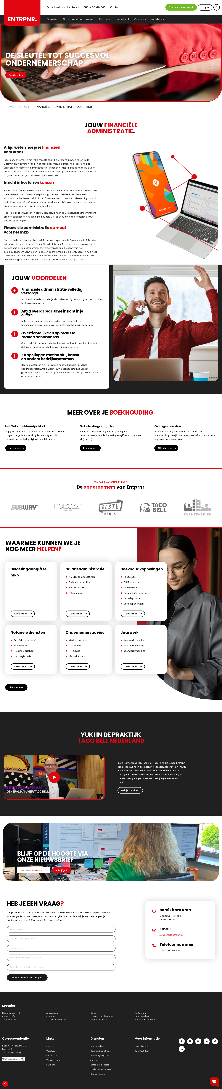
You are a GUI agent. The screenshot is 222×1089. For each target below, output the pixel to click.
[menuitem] (52, 19)
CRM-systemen (132, 582)
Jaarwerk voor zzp (134, 650)
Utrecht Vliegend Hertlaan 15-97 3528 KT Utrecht (102, 1016)
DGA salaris (75, 593)
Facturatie (130, 576)
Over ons (140, 19)
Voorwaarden (53, 1060)
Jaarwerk (95, 1060)
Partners (104, 19)
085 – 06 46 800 (95, 7)
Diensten (52, 19)
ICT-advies (75, 645)
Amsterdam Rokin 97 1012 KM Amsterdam (56, 1016)
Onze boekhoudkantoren (63, 7)
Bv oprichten (21, 645)
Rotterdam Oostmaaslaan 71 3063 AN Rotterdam (145, 1016)
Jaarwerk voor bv (134, 640)
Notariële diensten (99, 1065)
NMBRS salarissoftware (82, 576)
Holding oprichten (24, 650)
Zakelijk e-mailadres (27, 967)
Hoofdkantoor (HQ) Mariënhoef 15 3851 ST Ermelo (11, 1016)
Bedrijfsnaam (17, 948)
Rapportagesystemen (136, 593)
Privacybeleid (141, 1046)
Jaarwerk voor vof (134, 645)
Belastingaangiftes (99, 1055)
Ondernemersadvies (100, 1069)
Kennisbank (122, 19)
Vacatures (157, 19)
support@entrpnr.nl (171, 934)
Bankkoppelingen (134, 603)
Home (9, 107)
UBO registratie (22, 656)
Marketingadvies (78, 640)
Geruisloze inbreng (25, 640)
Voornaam (21, 929)
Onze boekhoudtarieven (78, 19)
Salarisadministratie (100, 1051)
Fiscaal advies (77, 656)
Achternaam (22, 938)
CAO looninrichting (79, 582)
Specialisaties (97, 1074)
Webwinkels (130, 587)
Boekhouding (96, 1046)
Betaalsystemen (133, 598)
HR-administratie (78, 587)
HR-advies (74, 650)
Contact (115, 7)
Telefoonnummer (25, 957)
